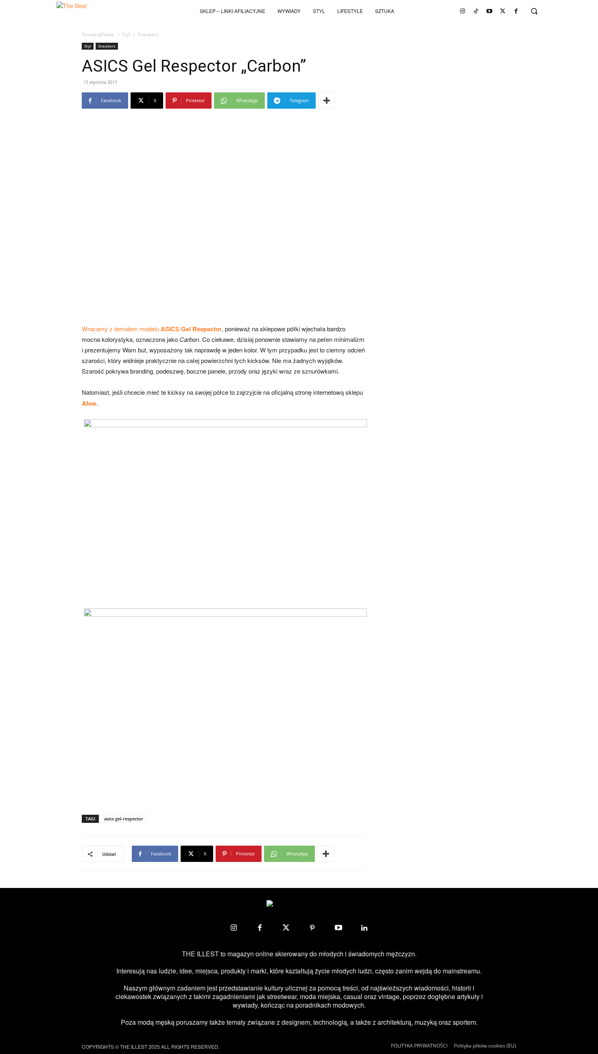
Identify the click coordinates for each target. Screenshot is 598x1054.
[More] (326, 100)
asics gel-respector (123, 819)
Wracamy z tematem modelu (152, 328)
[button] (534, 11)
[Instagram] (462, 11)
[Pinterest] (312, 928)
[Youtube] (489, 11)
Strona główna (98, 34)
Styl (126, 34)
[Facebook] (516, 11)
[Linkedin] (364, 928)
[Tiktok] (476, 11)
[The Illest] (85, 11)
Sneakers (107, 46)
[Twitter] (503, 11)
